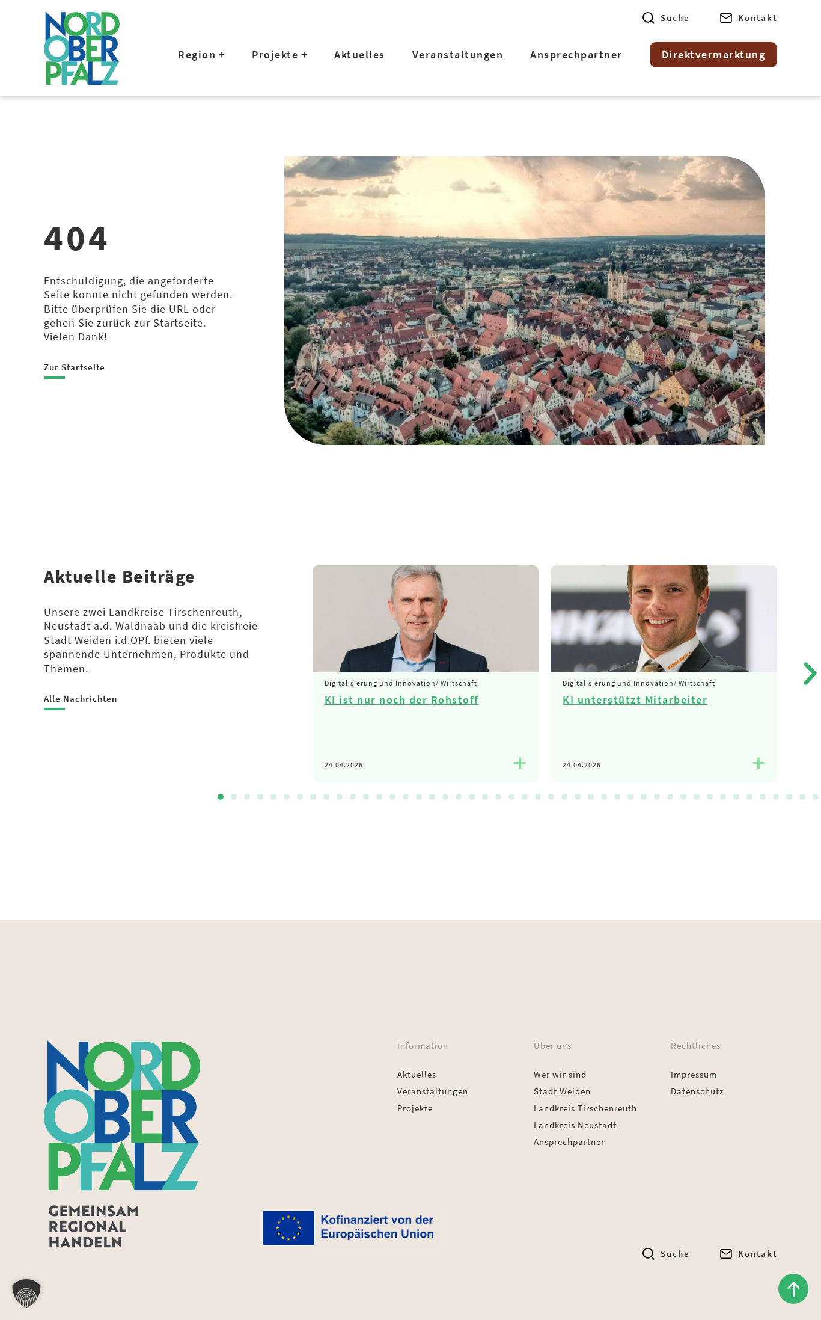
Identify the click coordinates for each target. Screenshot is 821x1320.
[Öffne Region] (222, 55)
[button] (221, 797)
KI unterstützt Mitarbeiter (635, 700)
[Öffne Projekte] (304, 55)
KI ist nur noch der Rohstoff (402, 700)
